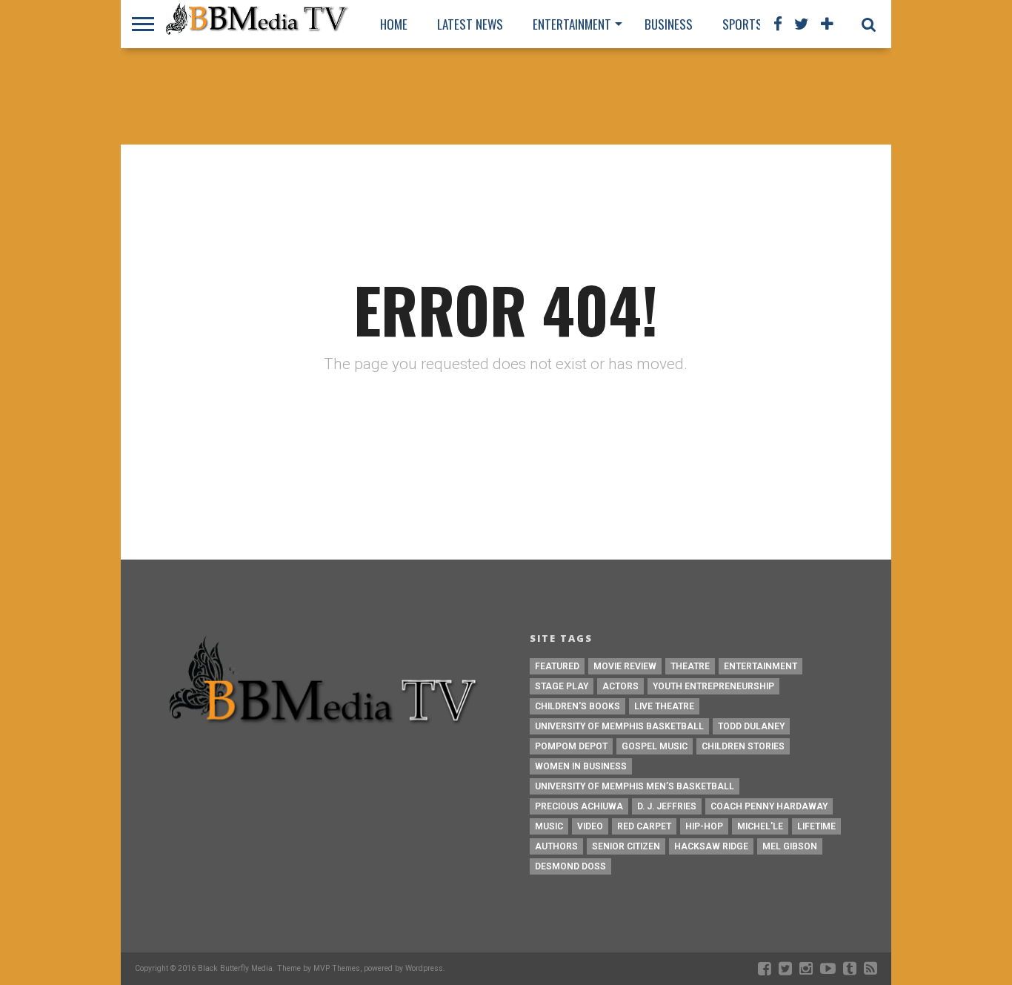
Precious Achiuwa (579, 806)
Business (669, 24)
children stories (743, 746)
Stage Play (561, 686)
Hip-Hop (704, 826)
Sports (742, 24)
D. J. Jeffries (666, 806)
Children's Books (577, 706)
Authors (556, 846)
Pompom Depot (571, 746)
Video (590, 826)
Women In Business (581, 766)
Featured (557, 666)
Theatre (690, 666)
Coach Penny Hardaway (769, 806)
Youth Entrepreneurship (713, 686)
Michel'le (760, 826)
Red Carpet (644, 826)
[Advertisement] (506, 96)
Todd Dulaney (751, 726)
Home (393, 24)
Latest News (470, 24)
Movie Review (624, 666)
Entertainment (572, 24)
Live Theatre (664, 706)
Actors (620, 686)
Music (549, 826)
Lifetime (816, 826)
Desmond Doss (570, 866)
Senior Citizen (626, 846)
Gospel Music (655, 746)
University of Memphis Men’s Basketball (634, 786)
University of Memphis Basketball (619, 726)
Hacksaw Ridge (711, 846)
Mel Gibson (789, 846)
